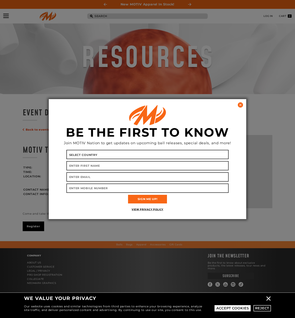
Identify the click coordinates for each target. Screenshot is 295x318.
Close (268, 298)
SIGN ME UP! (148, 199)
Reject (262, 308)
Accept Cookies (232, 308)
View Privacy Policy (147, 209)
